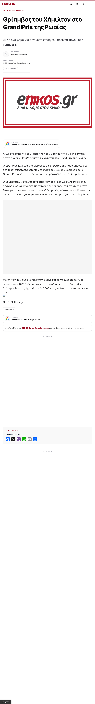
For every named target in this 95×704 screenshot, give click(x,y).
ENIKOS (9, 4)
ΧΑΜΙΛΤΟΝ (9, 309)
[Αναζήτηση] (71, 4)
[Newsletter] (77, 4)
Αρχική (6, 10)
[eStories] (83, 4)
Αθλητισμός (18, 10)
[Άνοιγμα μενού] (90, 4)
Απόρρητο (5, 702)
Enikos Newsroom (19, 54)
